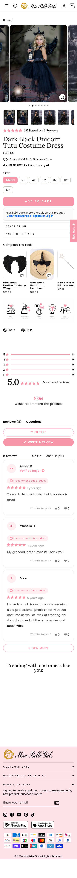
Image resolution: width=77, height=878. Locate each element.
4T (34, 180)
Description (16, 226)
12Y (8, 190)
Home (7, 20)
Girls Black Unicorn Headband (37, 285)
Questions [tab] (33, 422)
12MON (10, 180)
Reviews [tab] (12, 422)
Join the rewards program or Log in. (30, 216)
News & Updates (17, 784)
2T (23, 180)
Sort (37, 456)
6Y (44, 180)
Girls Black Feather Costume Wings (14, 285)
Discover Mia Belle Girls (25, 775)
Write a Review (48, 443)
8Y (54, 180)
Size (6, 173)
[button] (13, 130)
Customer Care (16, 766)
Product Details (20, 234)
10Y (66, 180)
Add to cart (19, 272)
